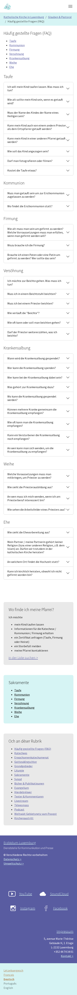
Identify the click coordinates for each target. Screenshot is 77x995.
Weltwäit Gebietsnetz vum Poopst (35, 814)
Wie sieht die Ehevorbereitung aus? (28, 532)
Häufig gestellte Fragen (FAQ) (32, 749)
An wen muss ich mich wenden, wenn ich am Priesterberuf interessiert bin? (33, 498)
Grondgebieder (23, 766)
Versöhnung (16, 54)
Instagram (27, 908)
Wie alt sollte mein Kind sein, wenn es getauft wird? (35, 101)
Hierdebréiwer (23, 792)
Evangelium (21, 788)
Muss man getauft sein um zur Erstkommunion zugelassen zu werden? (35, 194)
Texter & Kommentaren (29, 796)
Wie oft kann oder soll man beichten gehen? (34, 322)
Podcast (19, 809)
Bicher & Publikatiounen (29, 783)
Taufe (12, 41)
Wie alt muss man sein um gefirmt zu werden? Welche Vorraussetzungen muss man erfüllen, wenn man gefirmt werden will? (35, 232)
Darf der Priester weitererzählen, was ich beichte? (32, 333)
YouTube (25, 893)
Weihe (13, 62)
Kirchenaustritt (23, 818)
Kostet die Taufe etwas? (22, 170)
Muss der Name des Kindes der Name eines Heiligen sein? (33, 114)
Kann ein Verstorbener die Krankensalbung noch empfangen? (33, 436)
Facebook (60, 908)
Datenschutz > (12, 859)
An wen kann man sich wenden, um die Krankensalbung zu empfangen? (30, 449)
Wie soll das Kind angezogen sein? (28, 151)
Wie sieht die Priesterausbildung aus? (30, 487)
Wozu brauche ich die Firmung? (26, 245)
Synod (18, 779)
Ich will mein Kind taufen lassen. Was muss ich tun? (35, 88)
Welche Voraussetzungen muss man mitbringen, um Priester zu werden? (29, 475)
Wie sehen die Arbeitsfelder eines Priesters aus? (36, 509)
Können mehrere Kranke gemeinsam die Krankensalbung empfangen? (32, 411)
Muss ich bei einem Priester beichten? (30, 303)
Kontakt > (67, 956)
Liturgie (19, 770)
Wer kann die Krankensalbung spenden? (31, 368)
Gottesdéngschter (25, 762)
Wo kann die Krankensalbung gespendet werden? (31, 398)
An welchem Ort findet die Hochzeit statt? (33, 562)
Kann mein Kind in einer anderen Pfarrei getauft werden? (36, 140)
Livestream (21, 801)
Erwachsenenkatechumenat (31, 757)
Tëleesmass (21, 805)
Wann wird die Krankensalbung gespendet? (33, 358)
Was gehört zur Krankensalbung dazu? (30, 387)
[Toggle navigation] (70, 6)
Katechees (20, 753)
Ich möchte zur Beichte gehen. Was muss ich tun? (34, 282)
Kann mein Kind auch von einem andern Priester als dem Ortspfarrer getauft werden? (36, 127)
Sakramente (21, 775)
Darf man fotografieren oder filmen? (29, 161)
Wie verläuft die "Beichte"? (23, 313)
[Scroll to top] (69, 987)
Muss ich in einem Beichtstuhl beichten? (31, 294)
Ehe (11, 67)
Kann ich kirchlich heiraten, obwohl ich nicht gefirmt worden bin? (34, 573)
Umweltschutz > (14, 863)
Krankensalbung (19, 58)
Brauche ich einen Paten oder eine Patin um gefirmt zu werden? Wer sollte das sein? (33, 256)
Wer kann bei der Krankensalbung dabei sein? (34, 377)
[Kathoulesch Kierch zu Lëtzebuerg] (8, 6)
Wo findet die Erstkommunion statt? (29, 206)
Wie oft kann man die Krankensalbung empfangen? (30, 423)
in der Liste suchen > (23, 657)
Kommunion (17, 45)
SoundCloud (59, 893)
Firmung (14, 49)
